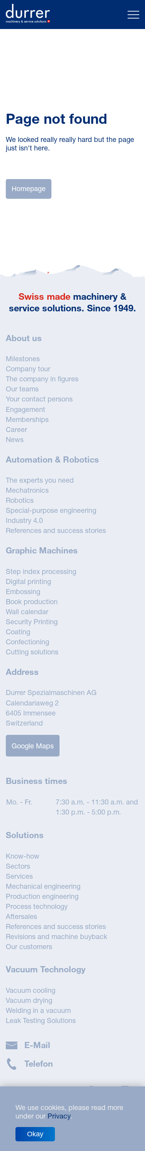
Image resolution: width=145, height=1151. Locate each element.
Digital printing (28, 581)
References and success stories (56, 530)
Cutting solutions (32, 651)
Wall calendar (27, 611)
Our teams (22, 388)
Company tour (28, 368)
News (15, 439)
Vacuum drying (29, 1000)
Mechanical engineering (43, 886)
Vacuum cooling (30, 990)
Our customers (29, 946)
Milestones (23, 358)
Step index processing (41, 571)
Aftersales (21, 916)
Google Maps (33, 745)
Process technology (37, 906)
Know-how (22, 856)
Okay (35, 1134)
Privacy (59, 1116)
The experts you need (40, 480)
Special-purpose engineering (51, 510)
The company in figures (42, 378)
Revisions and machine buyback (56, 936)
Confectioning (27, 641)
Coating (18, 631)
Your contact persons (39, 398)
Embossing (23, 591)
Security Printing (32, 621)
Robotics (20, 500)
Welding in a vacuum (38, 1010)
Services (19, 876)
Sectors (18, 866)
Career (16, 429)
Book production (32, 601)
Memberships (27, 419)
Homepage (29, 189)
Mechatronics (27, 490)
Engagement (25, 409)
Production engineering (42, 896)
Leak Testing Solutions (41, 1020)
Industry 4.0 (24, 520)
